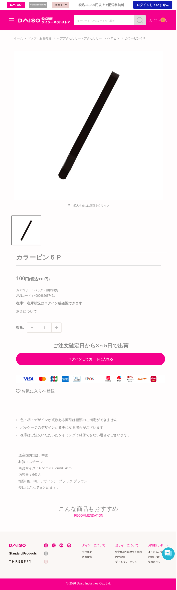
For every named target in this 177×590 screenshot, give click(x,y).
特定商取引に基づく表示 (128, 551)
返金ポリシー (155, 562)
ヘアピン (113, 38)
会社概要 (87, 551)
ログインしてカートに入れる (90, 359)
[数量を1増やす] (56, 327)
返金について (26, 311)
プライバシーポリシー (127, 562)
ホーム (18, 38)
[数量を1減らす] (32, 327)
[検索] (140, 20)
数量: (20, 327)
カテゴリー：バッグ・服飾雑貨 (37, 290)
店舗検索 (87, 556)
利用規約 (120, 556)
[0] (160, 21)
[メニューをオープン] (11, 20)
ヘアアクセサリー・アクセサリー (79, 38)
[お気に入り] (155, 21)
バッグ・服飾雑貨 (39, 38)
